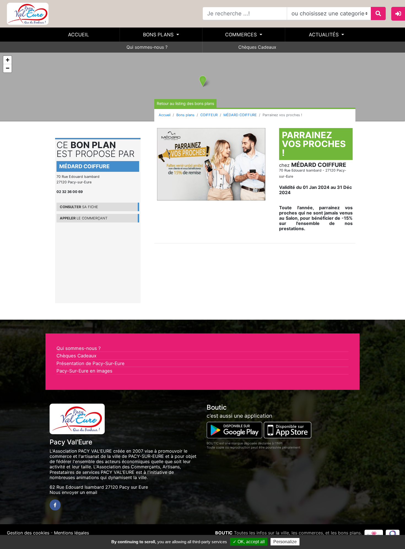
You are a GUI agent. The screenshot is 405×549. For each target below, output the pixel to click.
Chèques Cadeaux (257, 47)
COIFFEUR (209, 115)
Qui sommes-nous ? (147, 47)
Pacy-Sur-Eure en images (84, 371)
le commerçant (83, 218)
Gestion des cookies (28, 533)
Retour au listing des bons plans (185, 103)
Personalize (285, 541)
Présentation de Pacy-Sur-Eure (90, 363)
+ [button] (7, 59)
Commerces (241, 34)
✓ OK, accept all (249, 541)
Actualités (324, 34)
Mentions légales (71, 533)
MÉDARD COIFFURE (240, 115)
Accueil (78, 34)
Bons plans (159, 34)
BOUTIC (224, 533)
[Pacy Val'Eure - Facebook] (55, 504)
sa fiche (79, 207)
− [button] (7, 68)
